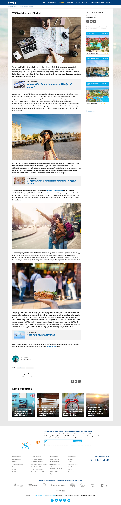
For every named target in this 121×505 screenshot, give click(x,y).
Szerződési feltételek (37, 461)
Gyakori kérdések (36, 456)
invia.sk (43, 495)
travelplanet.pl (52, 495)
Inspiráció (70, 2)
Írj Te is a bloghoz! (90, 111)
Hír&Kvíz (84, 2)
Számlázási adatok (36, 467)
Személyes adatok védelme (39, 464)
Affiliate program (54, 461)
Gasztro (77, 2)
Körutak (14, 461)
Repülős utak (21, 367)
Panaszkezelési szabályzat (39, 472)
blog (44, 2)
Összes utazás (16, 456)
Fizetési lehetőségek (37, 469)
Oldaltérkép (71, 472)
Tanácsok (61, 2)
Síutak (14, 469)
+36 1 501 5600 (99, 460)
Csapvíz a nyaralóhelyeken (41, 334)
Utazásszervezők (73, 464)
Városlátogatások (17, 464)
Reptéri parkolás (54, 459)
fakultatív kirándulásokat (54, 190)
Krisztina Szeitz (26, 360)
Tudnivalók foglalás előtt (38, 459)
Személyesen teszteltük (97, 2)
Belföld (14, 472)
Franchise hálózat (73, 467)
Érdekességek (52, 2)
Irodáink (70, 459)
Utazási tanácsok (12, 6)
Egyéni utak (30, 367)
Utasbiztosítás (53, 456)
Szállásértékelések (54, 464)
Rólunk (70, 461)
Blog (50, 474)
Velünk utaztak (53, 471)
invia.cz (38, 495)
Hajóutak (15, 467)
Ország (108, 2)
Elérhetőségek (72, 456)
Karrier (70, 469)
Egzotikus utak (16, 459)
